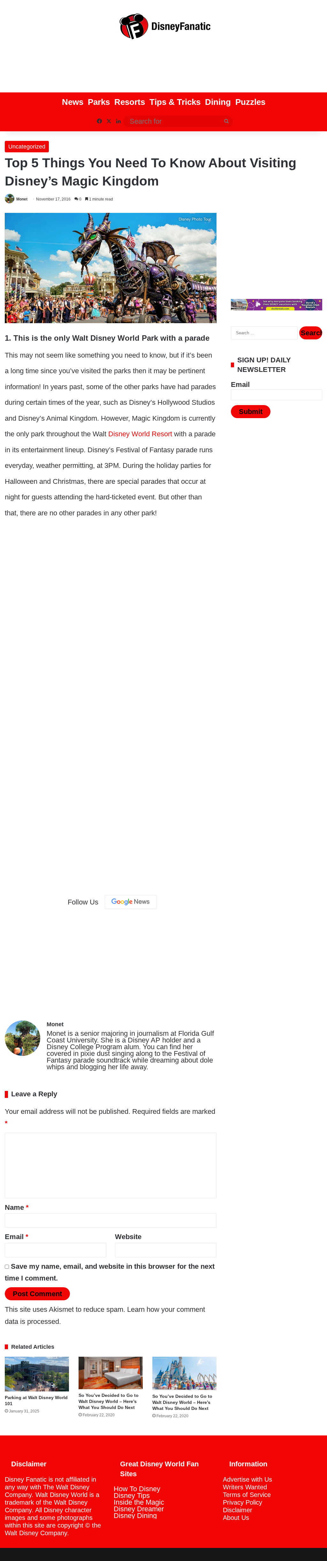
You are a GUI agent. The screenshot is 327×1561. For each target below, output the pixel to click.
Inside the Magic (139, 1502)
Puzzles (250, 102)
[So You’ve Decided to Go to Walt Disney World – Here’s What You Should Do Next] (111, 1373)
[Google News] (130, 902)
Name (17, 1207)
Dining (218, 102)
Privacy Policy (242, 1502)
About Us (236, 1517)
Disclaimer (237, 1510)
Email (16, 1237)
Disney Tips (132, 1495)
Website (128, 1237)
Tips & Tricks (175, 102)
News (72, 102)
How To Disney (137, 1489)
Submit (250, 412)
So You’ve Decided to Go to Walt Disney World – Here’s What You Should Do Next (109, 1401)
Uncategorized (26, 146)
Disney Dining (135, 1516)
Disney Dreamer (139, 1509)
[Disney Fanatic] (163, 29)
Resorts (129, 102)
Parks (99, 102)
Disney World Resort (140, 434)
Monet (21, 199)
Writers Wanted (245, 1487)
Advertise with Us (247, 1479)
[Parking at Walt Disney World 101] (37, 1374)
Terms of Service (247, 1494)
